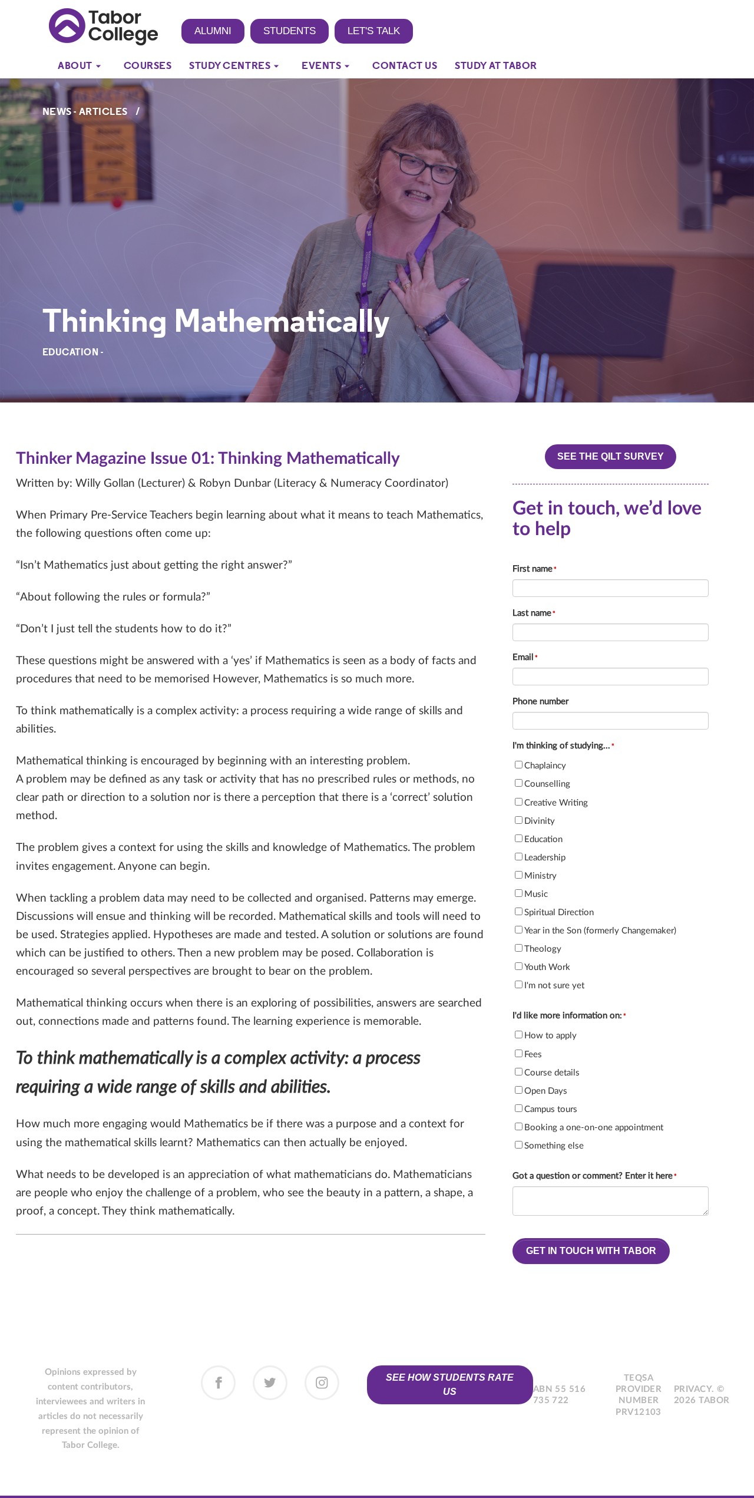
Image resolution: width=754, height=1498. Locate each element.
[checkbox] (610, 875)
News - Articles (85, 112)
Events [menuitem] (321, 66)
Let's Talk (374, 31)
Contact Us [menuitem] (404, 66)
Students (289, 31)
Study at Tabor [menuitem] (496, 66)
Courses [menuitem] (148, 66)
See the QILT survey (610, 456)
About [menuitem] (75, 66)
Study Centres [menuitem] (229, 66)
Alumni (213, 31)
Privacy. (694, 1389)
